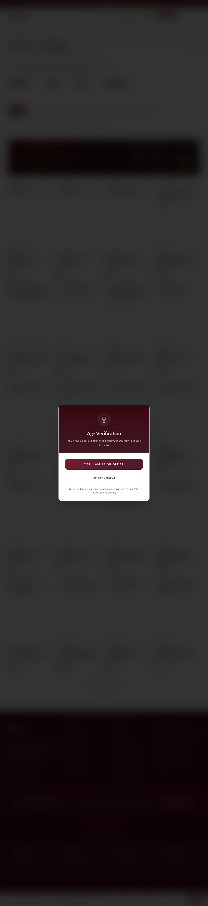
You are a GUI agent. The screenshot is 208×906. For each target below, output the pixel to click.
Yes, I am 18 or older (104, 464)
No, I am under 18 (104, 477)
